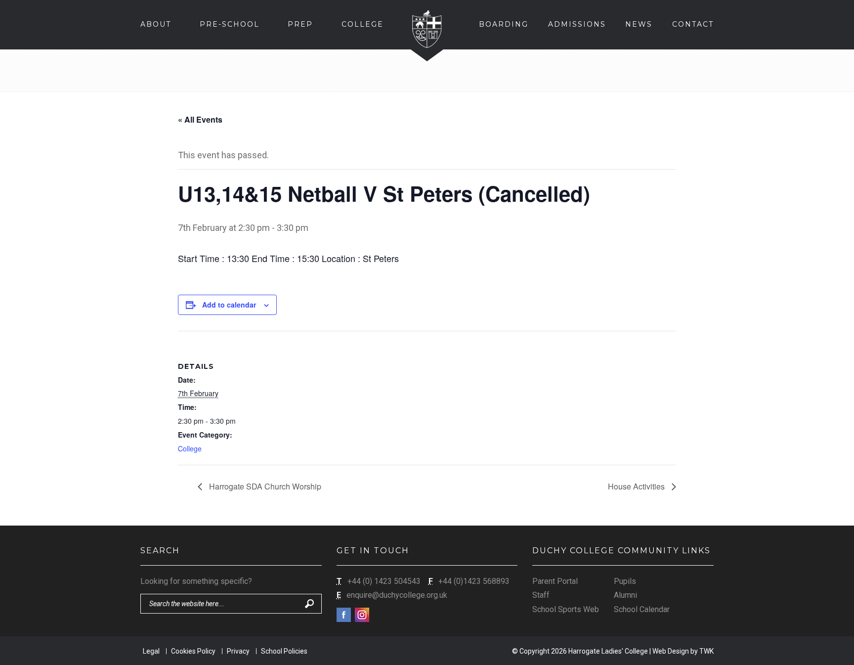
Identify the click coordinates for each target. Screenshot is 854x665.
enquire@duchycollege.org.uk (396, 595)
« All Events (200, 119)
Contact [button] (693, 24)
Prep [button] (300, 24)
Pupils (625, 581)
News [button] (638, 24)
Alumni (625, 595)
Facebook (344, 615)
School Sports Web (565, 609)
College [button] (363, 24)
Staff (541, 595)
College (190, 448)
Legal (151, 651)
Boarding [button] (503, 24)
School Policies (284, 651)
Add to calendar (229, 305)
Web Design (670, 651)
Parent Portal (555, 581)
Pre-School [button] (229, 24)
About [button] (155, 24)
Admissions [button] (577, 24)
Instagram (362, 615)
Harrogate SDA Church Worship (264, 486)
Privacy (238, 651)
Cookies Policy (193, 651)
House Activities (637, 486)
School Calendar (642, 609)
